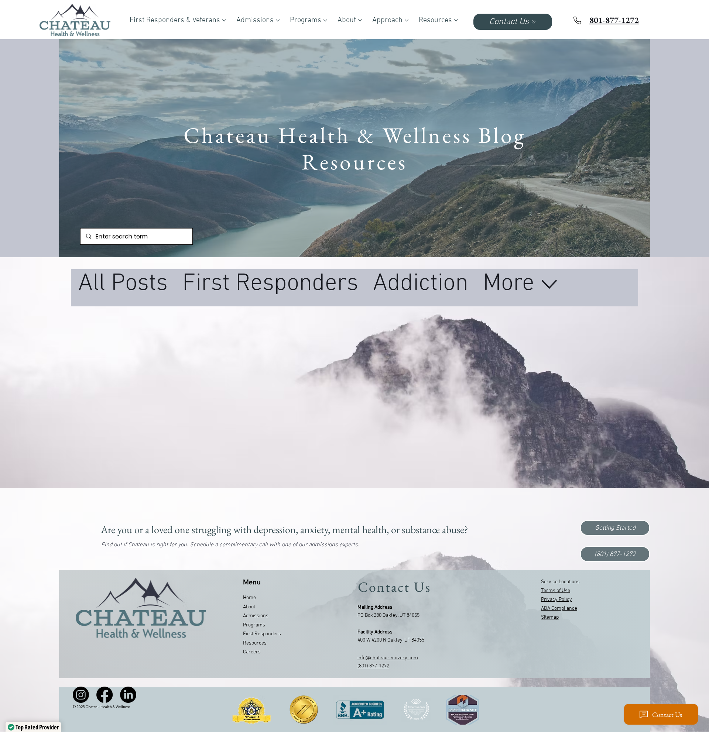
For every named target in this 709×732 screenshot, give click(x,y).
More (508, 283)
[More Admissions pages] (278, 20)
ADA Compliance (559, 608)
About (249, 607)
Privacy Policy (556, 600)
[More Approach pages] (406, 20)
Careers (252, 652)
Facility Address (375, 632)
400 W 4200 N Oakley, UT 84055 (390, 640)
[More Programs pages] (325, 20)
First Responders (270, 283)
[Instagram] (81, 695)
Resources (255, 643)
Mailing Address (375, 607)
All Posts (123, 283)
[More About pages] (360, 20)
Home (249, 598)
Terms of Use (555, 591)
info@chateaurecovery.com (387, 658)
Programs (254, 625)
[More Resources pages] (456, 20)
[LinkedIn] (128, 695)
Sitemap (550, 617)
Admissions (255, 616)
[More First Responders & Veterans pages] (224, 20)
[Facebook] (104, 695)
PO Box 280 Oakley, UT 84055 (388, 615)
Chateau (139, 545)
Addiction (420, 283)
